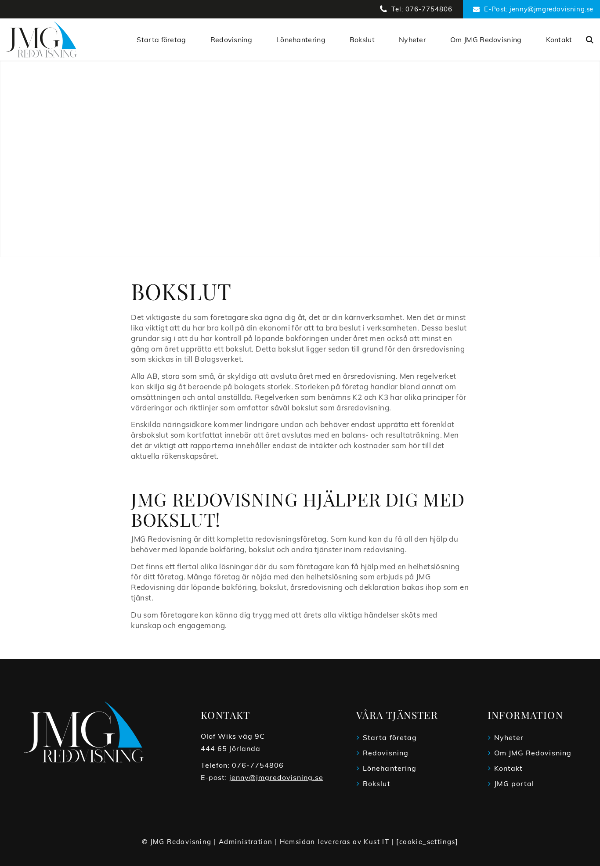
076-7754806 (258, 765)
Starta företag (390, 737)
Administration (246, 841)
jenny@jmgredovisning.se (276, 777)
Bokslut (376, 783)
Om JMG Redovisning (532, 752)
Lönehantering (389, 768)
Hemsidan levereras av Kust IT (335, 841)
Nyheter (509, 737)
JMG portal (514, 783)
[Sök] (589, 40)
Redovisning (385, 752)
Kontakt (508, 768)
